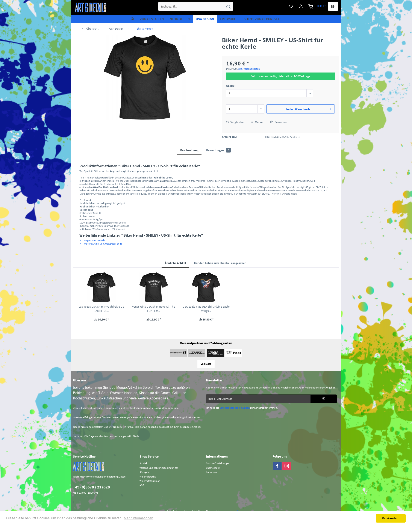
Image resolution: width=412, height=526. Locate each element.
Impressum (212, 472)
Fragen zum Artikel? (94, 240)
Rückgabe (144, 472)
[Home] (132, 19)
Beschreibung (189, 150)
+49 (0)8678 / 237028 (91, 487)
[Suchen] (228, 6)
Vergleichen (237, 122)
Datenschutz (213, 467)
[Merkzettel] (291, 6)
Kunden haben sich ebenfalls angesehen (220, 263)
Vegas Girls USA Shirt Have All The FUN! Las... (153, 309)
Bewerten (280, 122)
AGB (141, 485)
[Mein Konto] (301, 6)
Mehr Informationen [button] (138, 518)
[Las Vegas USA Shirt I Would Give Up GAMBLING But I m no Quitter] (101, 287)
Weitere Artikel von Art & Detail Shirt (102, 243)
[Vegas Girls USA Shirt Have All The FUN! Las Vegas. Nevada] (153, 287)
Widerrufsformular (149, 480)
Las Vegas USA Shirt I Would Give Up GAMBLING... (101, 309)
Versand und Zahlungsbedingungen (159, 467)
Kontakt (143, 463)
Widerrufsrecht (147, 476)
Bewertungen (217, 150)
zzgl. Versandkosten (249, 68)
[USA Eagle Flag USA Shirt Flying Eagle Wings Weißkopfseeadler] (206, 287)
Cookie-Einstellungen (218, 463)
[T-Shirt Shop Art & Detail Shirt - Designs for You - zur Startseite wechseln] (90, 7)
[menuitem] (195, 6)
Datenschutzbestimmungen (235, 407)
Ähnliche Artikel (175, 263)
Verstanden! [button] (391, 518)
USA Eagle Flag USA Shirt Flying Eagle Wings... (206, 309)
